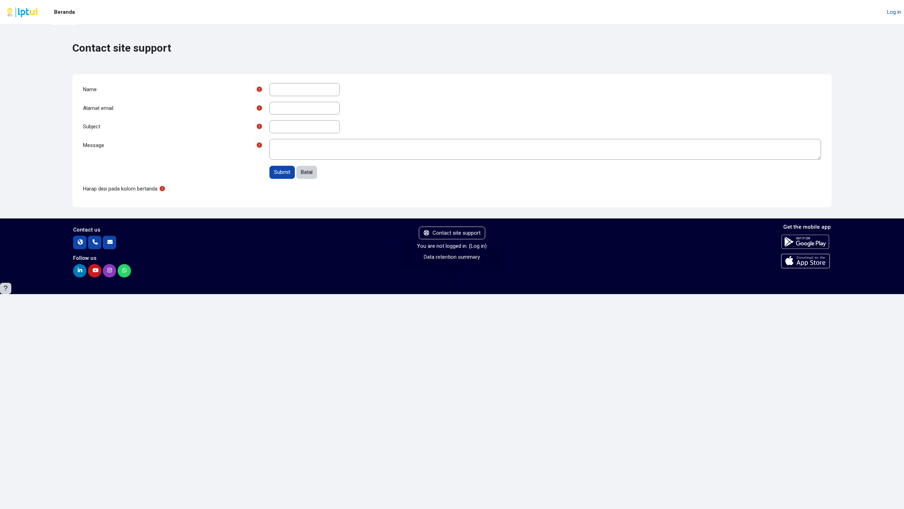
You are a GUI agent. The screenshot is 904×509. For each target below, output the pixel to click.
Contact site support (457, 233)
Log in (894, 12)
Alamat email (98, 108)
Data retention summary (452, 257)
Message (93, 145)
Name (90, 89)
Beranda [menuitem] (64, 12)
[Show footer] (5, 288)
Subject (91, 126)
